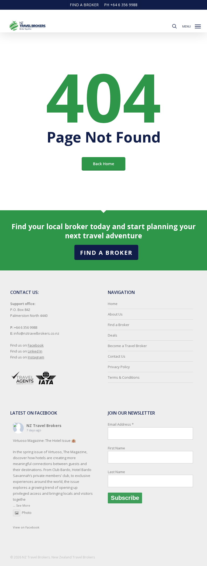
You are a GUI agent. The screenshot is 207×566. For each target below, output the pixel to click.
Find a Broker (106, 252)
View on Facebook (26, 527)
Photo (27, 512)
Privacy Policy (119, 366)
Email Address (121, 448)
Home (113, 303)
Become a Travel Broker (127, 345)
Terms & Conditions (124, 377)
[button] (191, 25)
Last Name (116, 471)
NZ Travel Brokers (43, 425)
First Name (116, 448)
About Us (115, 314)
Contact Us (116, 356)
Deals (112, 335)
